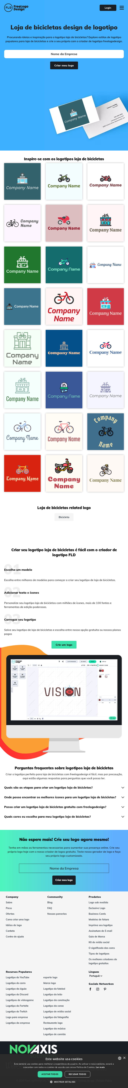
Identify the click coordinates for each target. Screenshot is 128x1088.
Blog (49, 902)
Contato (10, 930)
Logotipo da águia (16, 988)
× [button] (124, 1058)
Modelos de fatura (99, 919)
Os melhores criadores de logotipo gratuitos (103, 961)
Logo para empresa (17, 1017)
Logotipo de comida (54, 1034)
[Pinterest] (106, 989)
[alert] (64, 1071)
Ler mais (100, 1067)
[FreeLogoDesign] (28, 8)
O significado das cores (102, 947)
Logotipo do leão (52, 994)
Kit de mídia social (99, 942)
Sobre (9, 902)
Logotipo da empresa (18, 1022)
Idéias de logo (14, 925)
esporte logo (50, 977)
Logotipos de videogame (20, 1000)
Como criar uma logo (17, 919)
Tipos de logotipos (99, 953)
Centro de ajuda (15, 936)
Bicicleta (64, 517)
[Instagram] (99, 989)
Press (9, 908)
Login (108, 7)
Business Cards (97, 913)
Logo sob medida (98, 902)
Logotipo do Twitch (16, 1011)
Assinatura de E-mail (100, 930)
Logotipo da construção (56, 1000)
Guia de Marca (97, 936)
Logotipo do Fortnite (17, 1005)
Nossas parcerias (57, 913)
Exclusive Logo (97, 908)
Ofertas (10, 913)
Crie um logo (64, 644)
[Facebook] (92, 989)
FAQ (49, 908)
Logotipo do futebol (54, 988)
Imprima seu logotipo (100, 925)
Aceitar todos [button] (50, 1074)
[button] (64, 1082)
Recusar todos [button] (77, 1074)
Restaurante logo (52, 1022)
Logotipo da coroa (53, 1005)
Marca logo (49, 983)
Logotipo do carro (16, 983)
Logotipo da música (54, 1028)
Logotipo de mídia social (57, 1011)
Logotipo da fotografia (56, 1017)
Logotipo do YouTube (17, 977)
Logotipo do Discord (17, 994)
